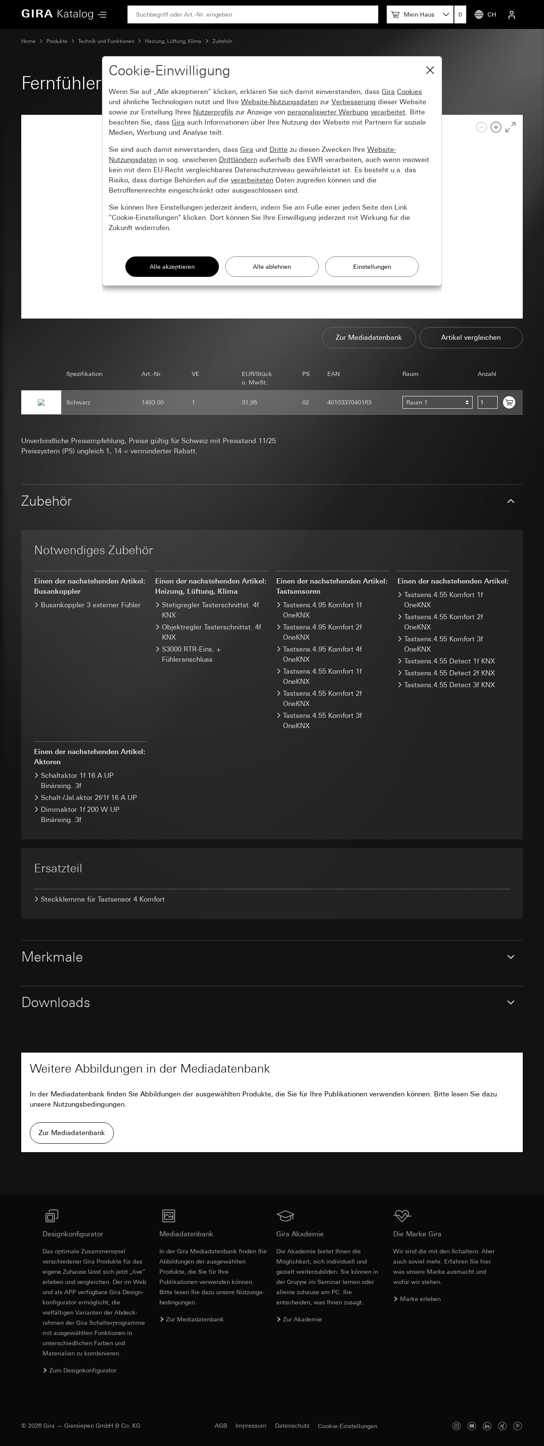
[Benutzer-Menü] (511, 14)
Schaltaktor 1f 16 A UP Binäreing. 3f (77, 780)
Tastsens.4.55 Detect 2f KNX (449, 673)
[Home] (57, 14)
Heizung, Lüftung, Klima (173, 41)
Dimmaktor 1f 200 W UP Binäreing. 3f (80, 815)
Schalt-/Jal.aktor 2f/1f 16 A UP (89, 798)
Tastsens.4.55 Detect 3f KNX (449, 685)
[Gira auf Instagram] (456, 1425)
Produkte (57, 41)
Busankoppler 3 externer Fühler (91, 605)
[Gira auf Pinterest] (518, 1425)
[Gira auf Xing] (502, 1425)
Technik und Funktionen (106, 41)
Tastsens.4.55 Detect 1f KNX (449, 661)
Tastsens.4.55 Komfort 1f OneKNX (443, 600)
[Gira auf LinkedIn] (487, 1425)
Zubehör (222, 41)
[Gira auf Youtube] (472, 1425)
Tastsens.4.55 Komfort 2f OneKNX (443, 622)
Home (28, 41)
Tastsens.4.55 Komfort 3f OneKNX (443, 644)
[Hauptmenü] (100, 14)
